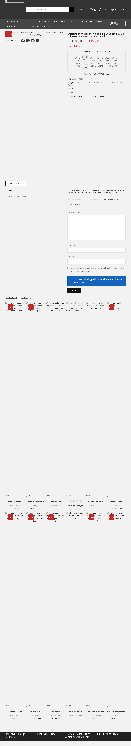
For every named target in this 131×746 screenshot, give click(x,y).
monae (71, 92)
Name (71, 245)
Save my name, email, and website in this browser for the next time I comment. (97, 270)
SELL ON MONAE (108, 734)
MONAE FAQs (15, 734)
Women (71, 85)
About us (65, 21)
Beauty (92, 82)
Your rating (73, 204)
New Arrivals (101, 82)
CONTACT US (45, 734)
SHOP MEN (10, 26)
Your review (73, 212)
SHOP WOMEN (11, 21)
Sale (34, 21)
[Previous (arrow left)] (0, 745)
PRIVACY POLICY (78, 734)
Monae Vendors (94, 21)
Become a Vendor (41, 26)
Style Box (79, 21)
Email (70, 256)
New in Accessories (116, 82)
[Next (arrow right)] (1, 745)
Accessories (83, 82)
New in (42, 21)
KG (88, 737)
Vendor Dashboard (115, 24)
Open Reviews (14, 184)
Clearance (53, 21)
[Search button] (71, 9)
